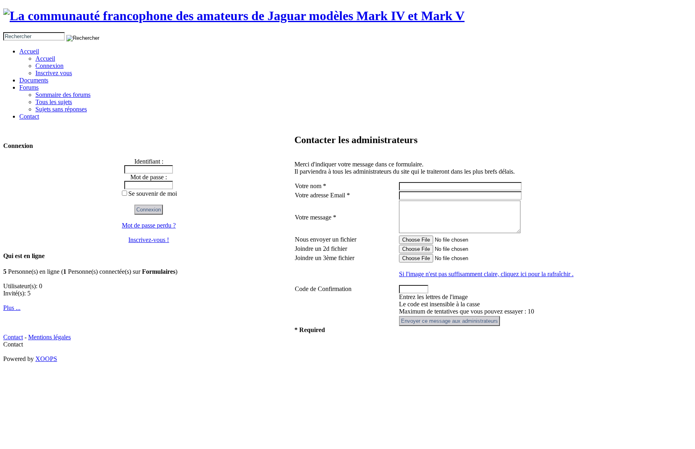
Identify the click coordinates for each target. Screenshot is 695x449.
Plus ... (12, 307)
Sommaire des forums (62, 94)
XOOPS (46, 358)
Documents (33, 80)
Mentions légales (49, 337)
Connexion (49, 65)
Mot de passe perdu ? (149, 225)
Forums (29, 87)
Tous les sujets (53, 101)
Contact (29, 116)
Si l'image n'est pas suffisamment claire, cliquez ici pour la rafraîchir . (486, 274)
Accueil (29, 51)
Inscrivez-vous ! (148, 239)
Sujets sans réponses (61, 109)
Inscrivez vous (53, 73)
